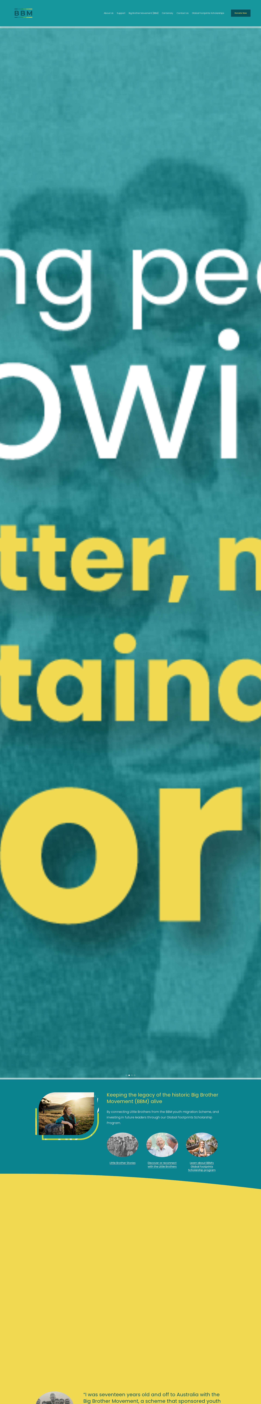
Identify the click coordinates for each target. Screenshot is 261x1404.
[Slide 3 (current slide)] (132, 1075)
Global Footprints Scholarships (208, 13)
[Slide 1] (126, 1075)
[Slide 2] (129, 1075)
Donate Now (241, 13)
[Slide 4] (134, 1075)
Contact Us (183, 13)
